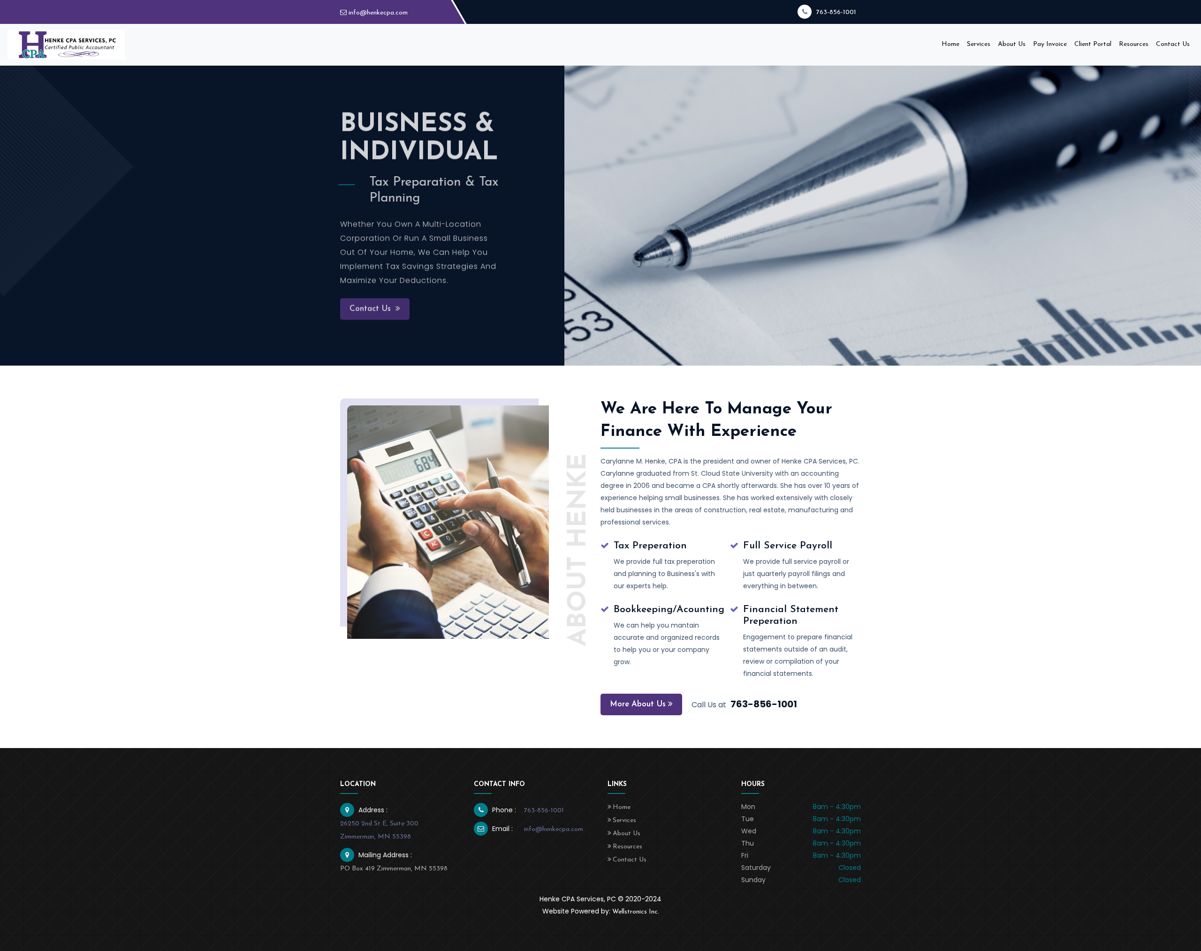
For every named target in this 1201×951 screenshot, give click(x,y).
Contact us (371, 311)
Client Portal (1092, 44)
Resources (1133, 44)
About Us (1012, 44)
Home (952, 44)
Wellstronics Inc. (635, 911)
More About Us (638, 704)
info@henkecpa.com (378, 12)
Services (978, 44)
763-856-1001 (836, 12)
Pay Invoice (1050, 44)
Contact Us (1173, 44)
